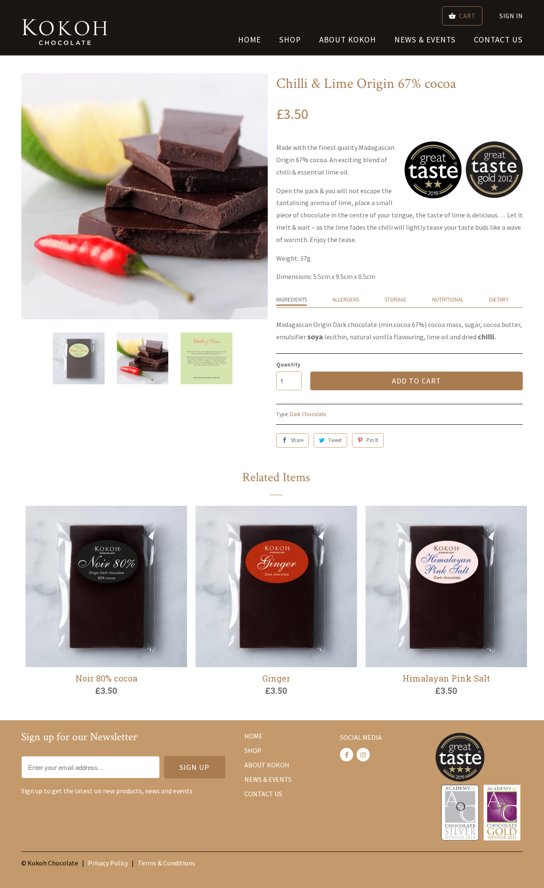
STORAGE (396, 299)
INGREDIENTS (291, 299)
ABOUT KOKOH (347, 40)
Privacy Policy (108, 863)
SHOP (290, 40)
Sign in (511, 16)
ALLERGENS (345, 299)
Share (297, 440)
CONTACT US (498, 40)
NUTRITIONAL (448, 299)
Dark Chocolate (308, 414)
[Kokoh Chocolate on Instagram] (363, 754)
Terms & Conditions (166, 863)
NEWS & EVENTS (425, 40)
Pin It (372, 440)
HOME (249, 40)
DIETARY (499, 299)
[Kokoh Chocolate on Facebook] (346, 754)
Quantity (288, 364)
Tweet (335, 440)
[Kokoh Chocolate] (64, 27)
